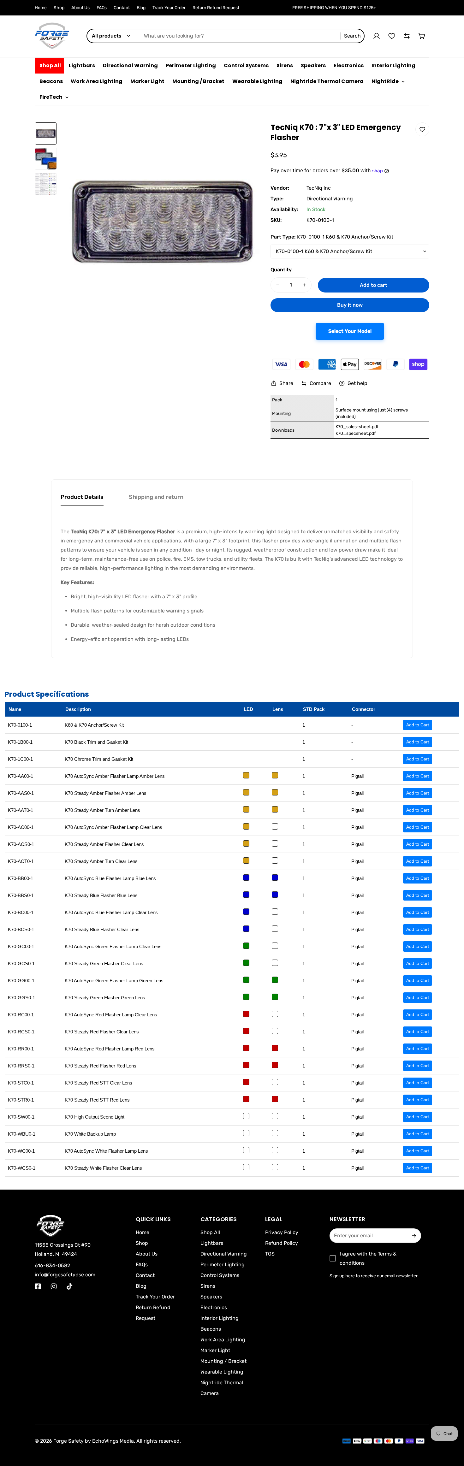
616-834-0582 (52, 1265)
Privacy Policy (281, 1232)
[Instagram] (54, 1286)
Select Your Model (350, 331)
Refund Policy (281, 1243)
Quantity (281, 270)
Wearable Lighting (221, 1372)
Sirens (207, 1286)
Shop (59, 7)
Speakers (211, 1297)
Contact (122, 7)
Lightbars (211, 1243)
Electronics (213, 1307)
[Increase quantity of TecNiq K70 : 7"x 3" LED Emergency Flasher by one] (304, 285)
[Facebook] (38, 1286)
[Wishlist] (392, 36)
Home (41, 7)
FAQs (102, 7)
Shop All (210, 1232)
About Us (80, 7)
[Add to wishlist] (422, 129)
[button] (422, 36)
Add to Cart (417, 724)
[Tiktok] (69, 1286)
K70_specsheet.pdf (356, 433)
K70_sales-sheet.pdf (357, 426)
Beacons (210, 1329)
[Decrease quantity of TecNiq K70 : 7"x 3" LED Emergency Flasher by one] (278, 285)
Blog (141, 7)
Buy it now (350, 305)
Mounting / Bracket (223, 1361)
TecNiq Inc (318, 188)
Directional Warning (329, 199)
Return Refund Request (216, 7)
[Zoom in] (248, 136)
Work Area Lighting (222, 1340)
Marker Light (215, 1350)
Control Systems (219, 1275)
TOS (270, 1254)
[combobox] (225, 36)
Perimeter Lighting (222, 1265)
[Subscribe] (413, 1235)
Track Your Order (169, 7)
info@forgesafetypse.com (65, 1275)
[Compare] (407, 36)
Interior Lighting (219, 1318)
